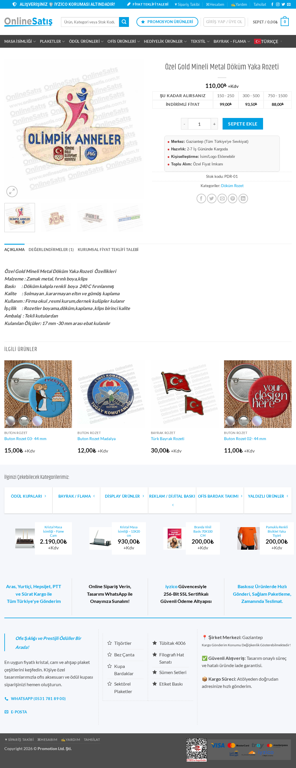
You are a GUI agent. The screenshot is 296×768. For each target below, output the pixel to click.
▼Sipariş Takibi (186, 4)
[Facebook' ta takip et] (272, 5)
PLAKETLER (50, 41)
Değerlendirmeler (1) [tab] (51, 249)
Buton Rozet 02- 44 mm (245, 438)
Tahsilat (260, 4)
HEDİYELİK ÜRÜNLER (163, 41)
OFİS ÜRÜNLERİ (122, 41)
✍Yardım (239, 4)
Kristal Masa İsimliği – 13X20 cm (62, 531)
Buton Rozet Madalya (96, 438)
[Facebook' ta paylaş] (201, 198)
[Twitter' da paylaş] (212, 198)
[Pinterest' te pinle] (232, 198)
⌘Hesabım (215, 4)
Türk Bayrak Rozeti (167, 438)
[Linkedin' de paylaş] (243, 198)
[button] (224, 22)
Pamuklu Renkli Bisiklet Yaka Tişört (210, 531)
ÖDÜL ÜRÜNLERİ (84, 41)
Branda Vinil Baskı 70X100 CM (135, 531)
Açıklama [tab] (14, 249)
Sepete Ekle (242, 123)
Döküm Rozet (232, 185)
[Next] (133, 129)
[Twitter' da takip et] (283, 5)
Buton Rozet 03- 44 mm (25, 438)
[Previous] (14, 129)
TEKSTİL (198, 41)
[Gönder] (124, 22)
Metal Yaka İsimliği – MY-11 (284, 529)
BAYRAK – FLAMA (230, 41)
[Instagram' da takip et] (278, 5)
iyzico (171, 586)
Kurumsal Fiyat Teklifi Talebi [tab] (108, 249)
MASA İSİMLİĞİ (18, 41)
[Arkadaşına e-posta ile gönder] (222, 198)
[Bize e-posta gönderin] (289, 5)
